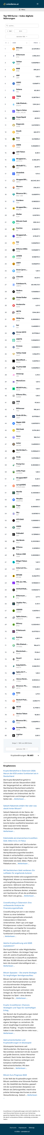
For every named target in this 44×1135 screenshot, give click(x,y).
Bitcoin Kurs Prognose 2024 (15, 1075)
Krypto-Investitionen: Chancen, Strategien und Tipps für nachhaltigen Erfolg (19, 1008)
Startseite (13, 1128)
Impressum (23, 1128)
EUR (9, 31)
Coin (14, 43)
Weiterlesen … (19, 799)
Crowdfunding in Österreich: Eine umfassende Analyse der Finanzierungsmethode (17, 905)
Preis (36, 43)
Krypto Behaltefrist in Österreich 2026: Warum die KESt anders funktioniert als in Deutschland (20, 773)
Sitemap (31, 1128)
